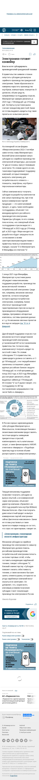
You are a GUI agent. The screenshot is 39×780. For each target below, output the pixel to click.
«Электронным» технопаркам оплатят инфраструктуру (18, 535)
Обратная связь (25, 728)
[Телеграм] (3, 740)
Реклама (5, 732)
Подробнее (13, 776)
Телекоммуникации (8, 48)
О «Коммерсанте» (8, 725)
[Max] (25, 740)
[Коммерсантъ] (4, 30)
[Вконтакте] (8, 740)
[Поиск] (30, 30)
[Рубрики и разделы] (34, 30)
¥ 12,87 (20, 35)
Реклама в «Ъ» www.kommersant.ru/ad (19, 14)
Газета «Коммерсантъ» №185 (13, 626)
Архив (4, 728)
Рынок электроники (9, 639)
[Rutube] (21, 740)
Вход (27, 30)
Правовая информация (28, 730)
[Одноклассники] (17, 740)
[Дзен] (12, 740)
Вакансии (5, 735)
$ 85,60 (6, 35)
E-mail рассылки (25, 732)
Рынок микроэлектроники (11, 636)
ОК (34, 42)
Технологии (25, 639)
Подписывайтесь (11, 617)
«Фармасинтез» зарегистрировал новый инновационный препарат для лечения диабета (13, 701)
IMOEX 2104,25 (28, 35)
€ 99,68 (13, 35)
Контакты (5, 730)
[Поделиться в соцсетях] (34, 54)
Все (16, 690)
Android (22, 725)
